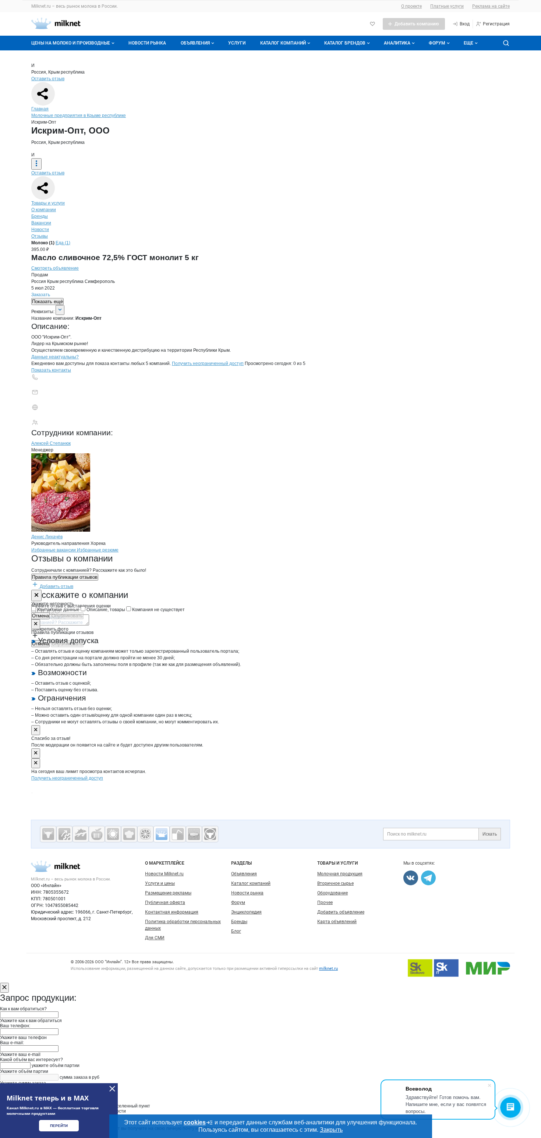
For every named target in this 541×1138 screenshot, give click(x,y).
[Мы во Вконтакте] (410, 878)
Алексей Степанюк (51, 443)
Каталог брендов (344, 43)
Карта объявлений (337, 921)
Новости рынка (147, 43)
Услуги (236, 43)
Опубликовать (67, 615)
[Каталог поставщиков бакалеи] (194, 834)
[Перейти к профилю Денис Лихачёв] (60, 530)
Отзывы (39, 236)
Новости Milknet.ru (164, 873)
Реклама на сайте (491, 6)
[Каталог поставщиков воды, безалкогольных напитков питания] (178, 834)
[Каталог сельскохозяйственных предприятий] (113, 834)
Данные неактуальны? (55, 356)
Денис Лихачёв (47, 536)
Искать (489, 834)
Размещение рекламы (168, 893)
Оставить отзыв (47, 78)
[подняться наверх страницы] (32, 793)
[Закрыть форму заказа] (4, 988)
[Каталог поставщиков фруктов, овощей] (145, 834)
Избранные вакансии (54, 550)
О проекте (411, 6)
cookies (195, 1122)
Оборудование (332, 893)
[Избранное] (372, 24)
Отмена (40, 615)
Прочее (325, 902)
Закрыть (331, 1130)
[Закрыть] (36, 595)
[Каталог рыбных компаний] (80, 834)
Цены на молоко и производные (70, 43)
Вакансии (41, 223)
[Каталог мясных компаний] (48, 834)
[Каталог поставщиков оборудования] (64, 834)
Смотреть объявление (55, 268)
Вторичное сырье (335, 883)
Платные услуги (447, 6)
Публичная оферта (165, 902)
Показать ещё (47, 301)
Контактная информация (171, 912)
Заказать (40, 294)
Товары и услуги (48, 203)
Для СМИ (155, 937)
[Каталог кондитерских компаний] (129, 834)
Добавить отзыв (56, 586)
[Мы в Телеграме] (428, 878)
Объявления (195, 43)
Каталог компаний (283, 43)
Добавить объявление (340, 912)
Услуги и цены (160, 883)
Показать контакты (51, 370)
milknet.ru (328, 968)
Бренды (39, 216)
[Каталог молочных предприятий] (161, 834)
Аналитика (397, 43)
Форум (437, 43)
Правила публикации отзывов (65, 577)
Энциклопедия (246, 912)
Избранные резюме (98, 550)
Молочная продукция (340, 873)
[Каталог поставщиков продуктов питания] (97, 834)
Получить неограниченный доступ (208, 363)
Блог (236, 931)
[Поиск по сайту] (506, 43)
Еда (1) (63, 242)
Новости (40, 229)
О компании (43, 209)
